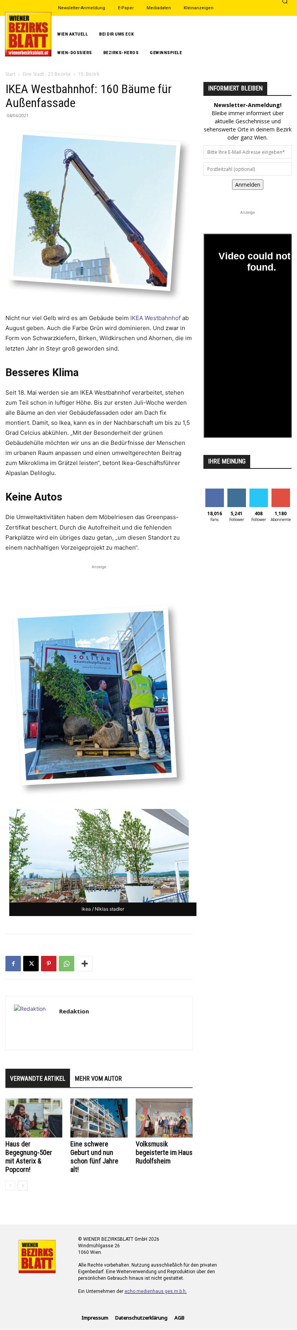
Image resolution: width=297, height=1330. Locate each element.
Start (10, 74)
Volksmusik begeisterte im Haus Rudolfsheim (164, 1152)
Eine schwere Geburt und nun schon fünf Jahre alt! (94, 1156)
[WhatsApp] (66, 963)
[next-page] (22, 1185)
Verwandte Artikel (37, 1078)
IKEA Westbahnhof (155, 318)
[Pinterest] (48, 963)
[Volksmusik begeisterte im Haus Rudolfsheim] (164, 1118)
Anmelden (247, 184)
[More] (85, 963)
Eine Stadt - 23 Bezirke (47, 74)
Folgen (236, 491)
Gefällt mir (214, 494)
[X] (31, 963)
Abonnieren (281, 494)
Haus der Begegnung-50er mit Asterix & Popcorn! (28, 1156)
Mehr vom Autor (98, 1078)
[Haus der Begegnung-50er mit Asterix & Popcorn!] (33, 1118)
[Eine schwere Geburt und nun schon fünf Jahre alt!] (98, 1118)
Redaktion (74, 1011)
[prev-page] (10, 1185)
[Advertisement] (99, 582)
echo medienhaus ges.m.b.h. (156, 1291)
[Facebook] (13, 963)
